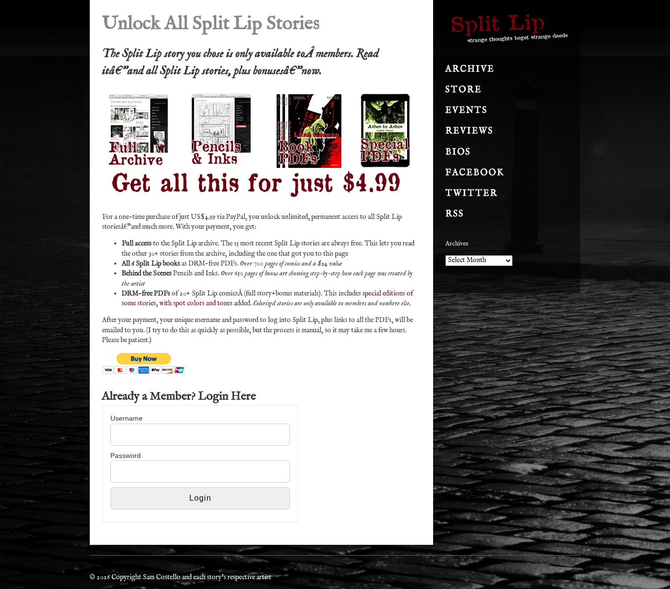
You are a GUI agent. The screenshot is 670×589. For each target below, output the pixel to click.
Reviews (469, 131)
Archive (469, 69)
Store (463, 90)
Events (466, 110)
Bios (458, 152)
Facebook (474, 173)
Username (126, 418)
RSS (454, 214)
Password (125, 455)
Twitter (471, 193)
